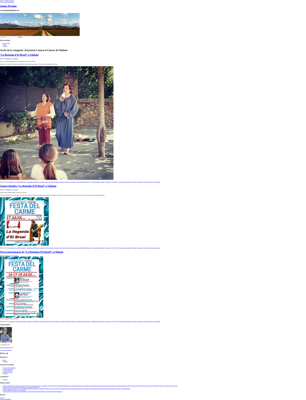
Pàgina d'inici (6, 43)
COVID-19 (115, 182)
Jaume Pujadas (8, 6)
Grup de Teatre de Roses (9, 367)
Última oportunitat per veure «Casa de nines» (14, 390)
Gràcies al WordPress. (5, 399)
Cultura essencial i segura (124, 182)
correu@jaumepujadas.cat (6, 347)
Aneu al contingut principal (7, 0)
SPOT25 (5, 46)
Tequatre (16, 58)
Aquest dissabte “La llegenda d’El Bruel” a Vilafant (28, 185)
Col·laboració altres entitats (97, 182)
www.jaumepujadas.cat (6, 350)
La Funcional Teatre (8, 369)
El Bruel (134, 182)
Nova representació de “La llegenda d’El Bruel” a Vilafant (31, 251)
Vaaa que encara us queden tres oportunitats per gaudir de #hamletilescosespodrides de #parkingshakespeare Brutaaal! (32, 391)
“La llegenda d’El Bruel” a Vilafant (19, 54)
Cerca (1, 37)
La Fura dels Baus (7, 370)
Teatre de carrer (151, 182)
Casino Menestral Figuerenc (83, 182)
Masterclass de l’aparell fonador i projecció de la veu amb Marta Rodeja (21, 387)
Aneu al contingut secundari (7, 2)
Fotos (4, 44)
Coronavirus (108, 182)
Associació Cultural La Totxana (67, 182)
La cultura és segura (142, 182)
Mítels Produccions (8, 372)
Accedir (2, 397)
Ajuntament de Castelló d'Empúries (17, 182)
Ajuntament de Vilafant (32, 182)
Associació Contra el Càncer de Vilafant (49, 182)
